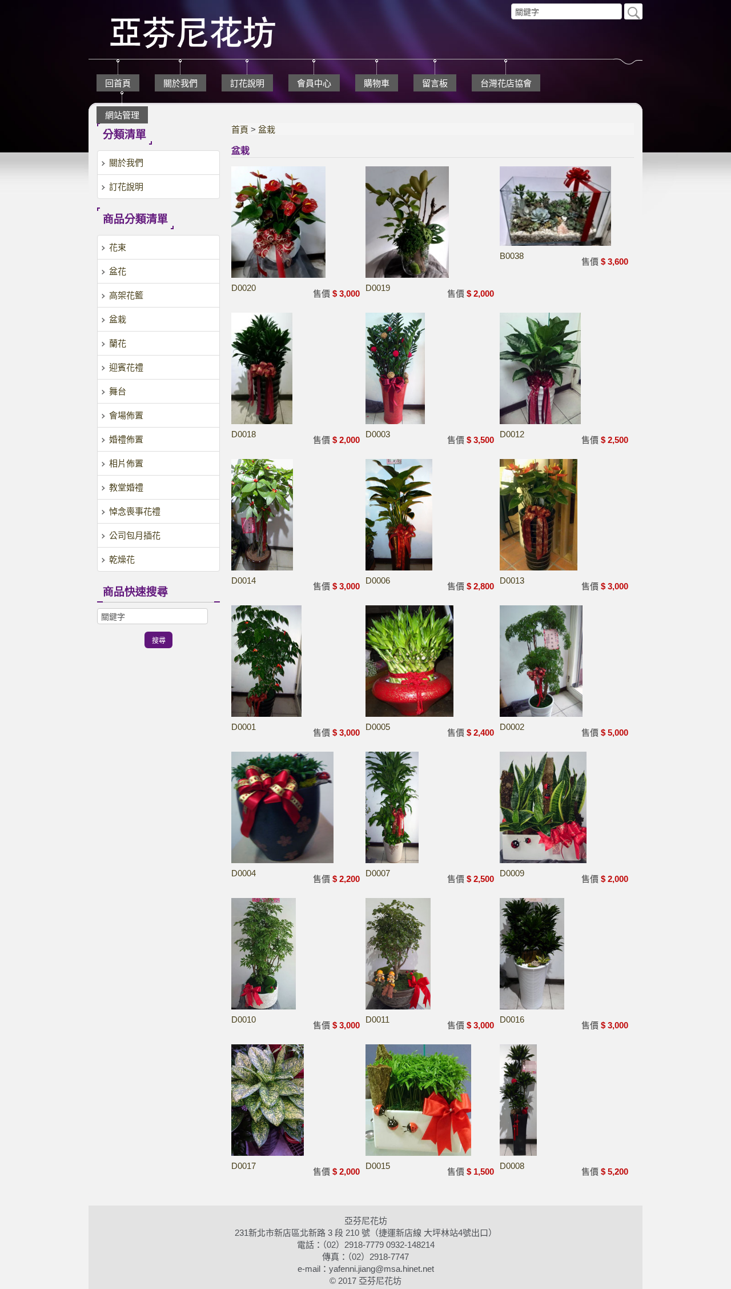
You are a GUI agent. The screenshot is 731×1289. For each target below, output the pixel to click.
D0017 (243, 1166)
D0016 (512, 1019)
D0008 (512, 1166)
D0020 (243, 288)
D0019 (378, 288)
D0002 (512, 727)
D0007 (378, 873)
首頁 (239, 129)
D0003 (378, 434)
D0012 (512, 434)
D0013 (512, 580)
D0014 (243, 580)
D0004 (243, 873)
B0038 (512, 256)
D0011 (377, 1019)
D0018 (243, 434)
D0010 (243, 1019)
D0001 (243, 727)
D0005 (378, 727)
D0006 (378, 580)
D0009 (512, 873)
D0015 (378, 1166)
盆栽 (266, 129)
